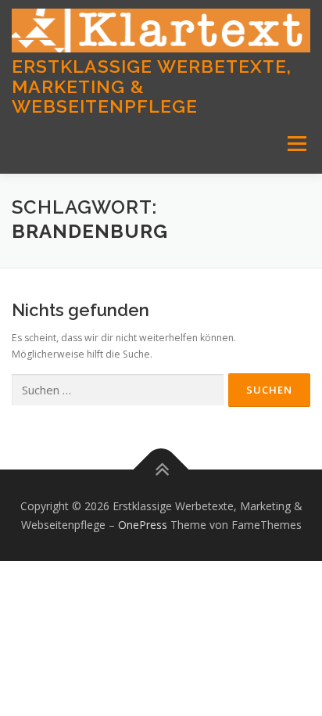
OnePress (142, 524)
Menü (296, 144)
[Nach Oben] (161, 469)
